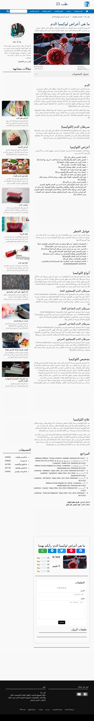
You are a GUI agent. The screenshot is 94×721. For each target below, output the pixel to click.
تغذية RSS (23, 709)
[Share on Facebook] (80, 551)
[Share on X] (61, 551)
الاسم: (82, 591)
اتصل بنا (40, 709)
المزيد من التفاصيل (24, 61)
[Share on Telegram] (52, 551)
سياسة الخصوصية (57, 709)
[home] (87, 11)
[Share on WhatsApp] (42, 551)
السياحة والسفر (34, 11)
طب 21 (87, 17)
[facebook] (85, 694)
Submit (61, 622)
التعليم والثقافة (46, 11)
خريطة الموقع (32, 709)
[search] (8, 11)
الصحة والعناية (78, 11)
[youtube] (79, 694)
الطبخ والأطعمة (58, 11)
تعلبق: (83, 598)
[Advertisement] (62, 210)
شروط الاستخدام (69, 709)
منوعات (68, 11)
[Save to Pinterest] (71, 551)
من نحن (48, 709)
